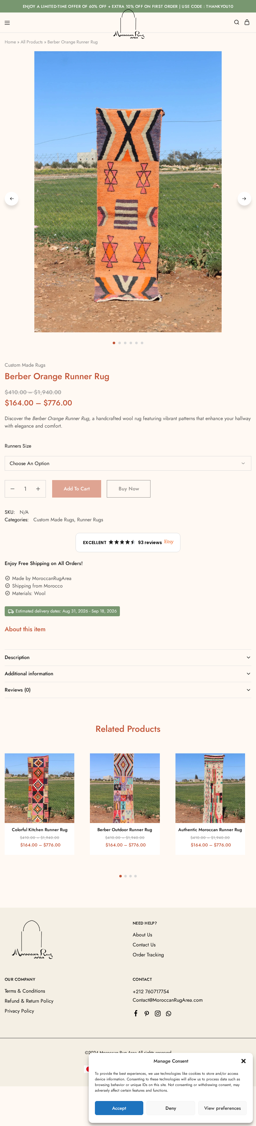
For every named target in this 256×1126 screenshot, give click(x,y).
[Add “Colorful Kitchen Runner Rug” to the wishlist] (63, 774)
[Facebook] (135, 1014)
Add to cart (77, 488)
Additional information (29, 673)
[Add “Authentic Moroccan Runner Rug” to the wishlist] (234, 774)
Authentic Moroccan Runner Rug (210, 829)
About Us (142, 934)
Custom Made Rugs (25, 365)
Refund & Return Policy (29, 1001)
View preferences (222, 1108)
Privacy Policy (19, 1011)
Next (244, 199)
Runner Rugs (90, 519)
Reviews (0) (18, 689)
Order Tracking (148, 954)
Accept (119, 1108)
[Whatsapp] (168, 1015)
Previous (11, 199)
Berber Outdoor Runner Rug (124, 829)
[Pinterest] (146, 1015)
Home (10, 42)
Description (17, 657)
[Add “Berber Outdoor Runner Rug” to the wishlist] (148, 774)
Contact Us (144, 944)
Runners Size (18, 445)
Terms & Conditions (25, 991)
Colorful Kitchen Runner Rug (39, 829)
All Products (32, 42)
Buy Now (129, 488)
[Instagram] (157, 1015)
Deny (170, 1108)
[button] (243, 1061)
